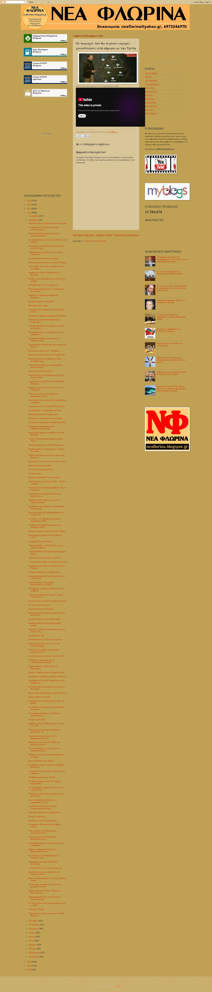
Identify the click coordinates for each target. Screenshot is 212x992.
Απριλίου (33, 945)
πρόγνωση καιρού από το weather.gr (166, 62)
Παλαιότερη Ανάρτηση (126, 235)
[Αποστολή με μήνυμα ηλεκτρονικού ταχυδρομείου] (77, 136)
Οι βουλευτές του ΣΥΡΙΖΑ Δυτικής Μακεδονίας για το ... (42, 838)
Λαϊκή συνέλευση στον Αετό (40, 371)
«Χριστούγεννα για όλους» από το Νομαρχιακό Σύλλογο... (42, 737)
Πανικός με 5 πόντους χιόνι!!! (40, 469)
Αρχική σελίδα (104, 235)
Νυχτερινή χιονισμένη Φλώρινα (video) (44, 477)
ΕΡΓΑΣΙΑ (149, 95)
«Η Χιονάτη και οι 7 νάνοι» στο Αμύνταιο (45, 639)
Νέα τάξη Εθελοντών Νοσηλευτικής (43, 414)
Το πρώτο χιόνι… (35, 473)
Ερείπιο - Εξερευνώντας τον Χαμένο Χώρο (46, 672)
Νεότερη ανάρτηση (83, 235)
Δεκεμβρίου (34, 216)
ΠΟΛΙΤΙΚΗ (149, 110)
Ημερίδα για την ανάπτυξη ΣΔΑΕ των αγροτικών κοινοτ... (44, 743)
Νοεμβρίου (33, 220)
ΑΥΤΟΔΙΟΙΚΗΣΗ (152, 84)
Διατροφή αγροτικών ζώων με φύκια (43, 258)
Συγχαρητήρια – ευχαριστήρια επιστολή (44, 410)
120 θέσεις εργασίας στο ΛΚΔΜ (41, 777)
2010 (29, 970)
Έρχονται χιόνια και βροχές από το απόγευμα (47, 223)
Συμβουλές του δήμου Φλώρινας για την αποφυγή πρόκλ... (45, 526)
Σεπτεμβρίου (34, 925)
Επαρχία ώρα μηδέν (36, 719)
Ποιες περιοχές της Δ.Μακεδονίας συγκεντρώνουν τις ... (42, 832)
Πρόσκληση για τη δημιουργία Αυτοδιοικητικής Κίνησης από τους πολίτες (171, 360)
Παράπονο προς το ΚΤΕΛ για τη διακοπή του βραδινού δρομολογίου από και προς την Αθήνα (171, 388)
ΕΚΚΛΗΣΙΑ (149, 88)
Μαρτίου (32, 949)
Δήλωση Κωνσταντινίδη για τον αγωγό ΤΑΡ (46, 355)
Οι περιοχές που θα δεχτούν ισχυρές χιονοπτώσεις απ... (43, 228)
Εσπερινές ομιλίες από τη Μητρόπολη (44, 572)
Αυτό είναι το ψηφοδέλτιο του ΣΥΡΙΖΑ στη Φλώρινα (169, 330)
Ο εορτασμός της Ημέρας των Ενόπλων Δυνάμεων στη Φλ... (45, 885)
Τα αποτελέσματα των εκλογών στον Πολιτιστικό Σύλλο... (43, 749)
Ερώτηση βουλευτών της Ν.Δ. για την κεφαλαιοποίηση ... (44, 645)
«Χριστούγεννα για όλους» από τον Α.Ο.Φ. (46, 656)
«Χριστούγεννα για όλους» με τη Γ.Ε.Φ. (44, 558)
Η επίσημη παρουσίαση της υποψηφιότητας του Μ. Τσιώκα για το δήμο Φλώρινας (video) (172, 259)
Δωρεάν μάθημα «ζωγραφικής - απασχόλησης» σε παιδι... (41, 583)
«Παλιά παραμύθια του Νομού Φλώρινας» (45, 445)
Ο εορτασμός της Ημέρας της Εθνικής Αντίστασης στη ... (44, 714)
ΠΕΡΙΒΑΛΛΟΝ (151, 106)
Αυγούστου (34, 929)
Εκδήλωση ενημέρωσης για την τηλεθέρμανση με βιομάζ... (41, 661)
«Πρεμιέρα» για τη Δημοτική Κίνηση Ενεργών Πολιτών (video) (171, 373)
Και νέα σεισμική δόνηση (38, 605)
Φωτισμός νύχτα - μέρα (38, 305)
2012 (29, 962)
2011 (29, 966)
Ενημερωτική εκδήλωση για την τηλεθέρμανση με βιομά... (41, 427)
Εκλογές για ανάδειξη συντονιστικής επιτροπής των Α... (43, 651)
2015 (29, 204)
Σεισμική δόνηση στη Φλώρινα (41, 301)
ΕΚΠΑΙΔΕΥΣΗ (151, 92)
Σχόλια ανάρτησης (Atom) (95, 241)
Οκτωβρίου (34, 921)
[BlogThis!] (79, 136)
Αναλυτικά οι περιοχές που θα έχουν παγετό (47, 461)
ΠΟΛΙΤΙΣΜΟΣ (151, 114)
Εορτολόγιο (46, 133)
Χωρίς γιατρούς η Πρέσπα (39, 697)
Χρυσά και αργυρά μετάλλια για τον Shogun (46, 531)
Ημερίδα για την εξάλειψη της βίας (42, 820)
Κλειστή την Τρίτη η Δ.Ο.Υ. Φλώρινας (44, 351)
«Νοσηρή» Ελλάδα (36, 909)
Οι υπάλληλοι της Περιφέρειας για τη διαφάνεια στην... (43, 857)
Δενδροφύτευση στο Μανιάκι (40, 541)
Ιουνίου (32, 937)
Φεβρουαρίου (35, 953)
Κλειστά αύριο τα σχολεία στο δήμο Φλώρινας (47, 601)
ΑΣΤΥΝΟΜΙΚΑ (151, 81)
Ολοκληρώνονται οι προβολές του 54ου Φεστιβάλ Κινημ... (44, 360)
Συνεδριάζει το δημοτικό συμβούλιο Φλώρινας (47, 676)
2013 (29, 213)
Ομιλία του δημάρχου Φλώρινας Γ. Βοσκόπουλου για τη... (42, 850)
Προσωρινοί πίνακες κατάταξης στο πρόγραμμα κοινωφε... (43, 395)
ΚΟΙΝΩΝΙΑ (149, 99)
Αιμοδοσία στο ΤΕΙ (36, 636)
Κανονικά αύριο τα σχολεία (39, 465)
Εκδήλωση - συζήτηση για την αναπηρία (45, 418)
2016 (29, 201)
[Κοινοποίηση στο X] (82, 136)
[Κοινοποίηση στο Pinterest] (88, 136)
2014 (29, 209)
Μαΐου (32, 941)
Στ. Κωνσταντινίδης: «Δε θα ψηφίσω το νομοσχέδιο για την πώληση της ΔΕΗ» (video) (172, 288)
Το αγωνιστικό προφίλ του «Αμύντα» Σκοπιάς (47, 562)
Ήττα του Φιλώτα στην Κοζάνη (41, 761)
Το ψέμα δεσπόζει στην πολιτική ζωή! (44, 619)
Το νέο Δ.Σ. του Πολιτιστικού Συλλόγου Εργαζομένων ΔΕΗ (44, 520)
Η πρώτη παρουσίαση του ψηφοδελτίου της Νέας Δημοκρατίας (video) (171, 317)
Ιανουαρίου (34, 957)
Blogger (118, 986)
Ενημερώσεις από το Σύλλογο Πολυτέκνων (46, 406)
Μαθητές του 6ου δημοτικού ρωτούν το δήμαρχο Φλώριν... (44, 501)
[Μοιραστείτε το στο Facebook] (85, 136)
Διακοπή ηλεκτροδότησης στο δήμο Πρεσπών (47, 693)
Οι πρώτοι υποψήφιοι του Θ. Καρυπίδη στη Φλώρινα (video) (170, 272)
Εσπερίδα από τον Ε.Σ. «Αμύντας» (43, 285)
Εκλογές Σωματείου (36, 816)
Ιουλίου (32, 933)
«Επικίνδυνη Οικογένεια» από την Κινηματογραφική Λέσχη (42, 807)
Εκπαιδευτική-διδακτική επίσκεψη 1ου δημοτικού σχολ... (44, 339)
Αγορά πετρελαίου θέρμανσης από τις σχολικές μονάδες (44, 234)
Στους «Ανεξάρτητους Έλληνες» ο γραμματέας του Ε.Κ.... (42, 801)
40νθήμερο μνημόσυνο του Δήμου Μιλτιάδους (47, 316)
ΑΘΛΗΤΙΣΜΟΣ (151, 73)
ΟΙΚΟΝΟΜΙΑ (150, 103)
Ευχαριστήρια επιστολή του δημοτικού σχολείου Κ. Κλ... (44, 731)
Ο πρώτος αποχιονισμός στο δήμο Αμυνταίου (47, 422)
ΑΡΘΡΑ (148, 77)
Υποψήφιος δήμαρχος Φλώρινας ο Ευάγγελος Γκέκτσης (171, 301)
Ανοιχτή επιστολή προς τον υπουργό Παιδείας (47, 262)
